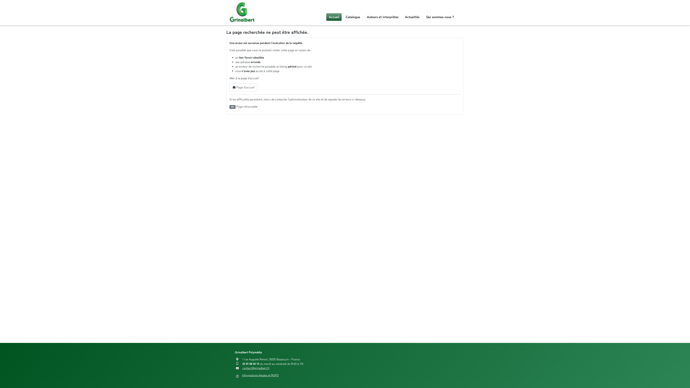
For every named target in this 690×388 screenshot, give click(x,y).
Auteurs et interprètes (382, 17)
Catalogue (353, 17)
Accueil (334, 17)
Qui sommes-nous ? (440, 17)
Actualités (412, 17)
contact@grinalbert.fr (256, 368)
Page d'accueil (245, 87)
